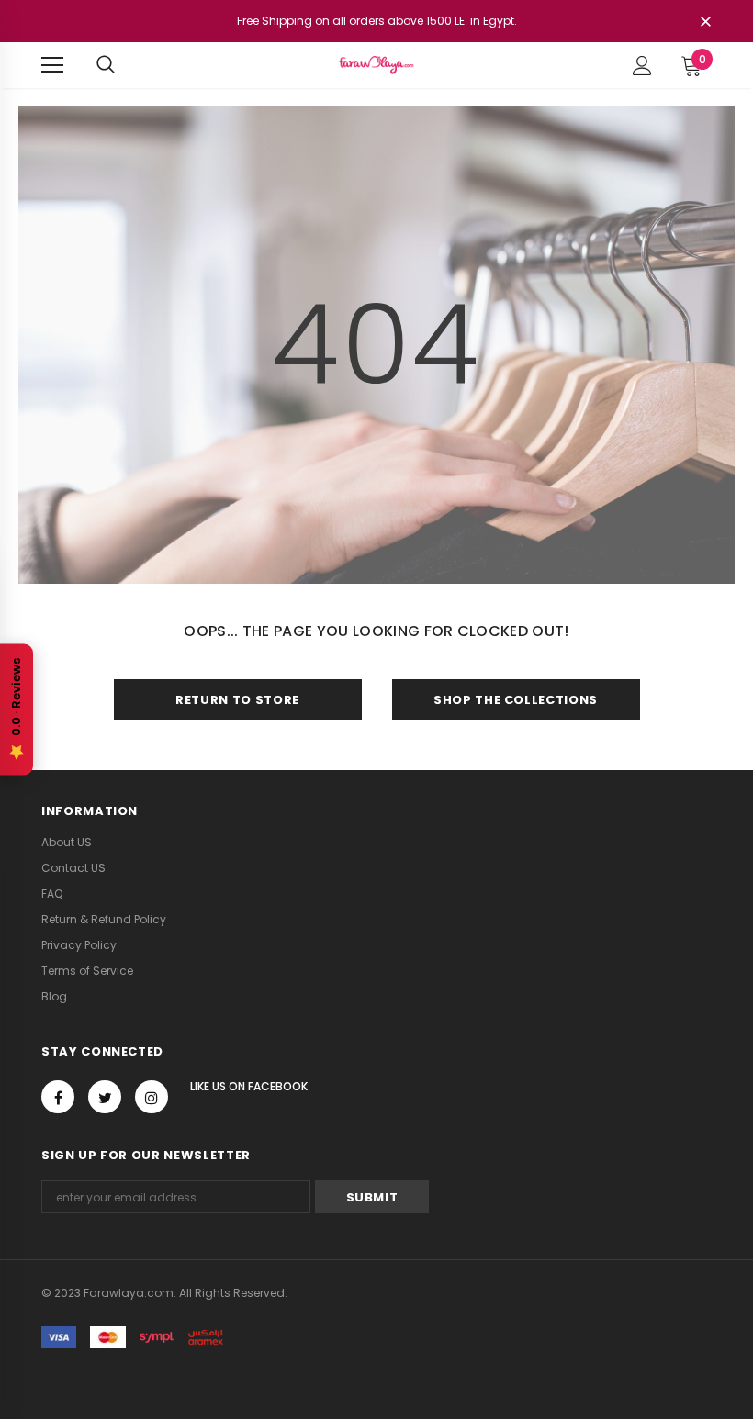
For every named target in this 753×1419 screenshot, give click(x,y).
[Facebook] (57, 1096)
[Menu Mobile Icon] (52, 65)
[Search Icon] (105, 65)
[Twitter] (104, 1096)
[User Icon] (642, 65)
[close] (705, 23)
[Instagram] (151, 1096)
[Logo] (376, 64)
